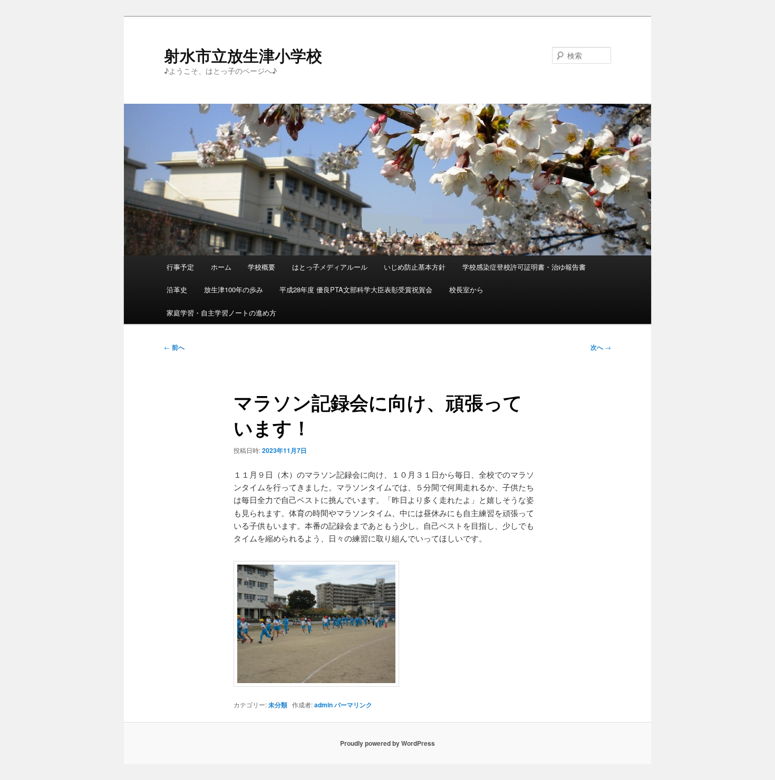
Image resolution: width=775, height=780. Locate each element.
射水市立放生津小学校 (243, 55)
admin (323, 704)
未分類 (277, 704)
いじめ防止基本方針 (414, 267)
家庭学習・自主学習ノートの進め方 (221, 313)
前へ (174, 347)
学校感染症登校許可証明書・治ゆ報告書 (524, 267)
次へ (600, 347)
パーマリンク (353, 704)
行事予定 (180, 267)
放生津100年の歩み (233, 289)
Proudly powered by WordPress (387, 743)
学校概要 (261, 267)
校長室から (466, 289)
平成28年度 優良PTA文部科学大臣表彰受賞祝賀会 (355, 289)
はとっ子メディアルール (329, 267)
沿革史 (177, 289)
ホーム (221, 267)
